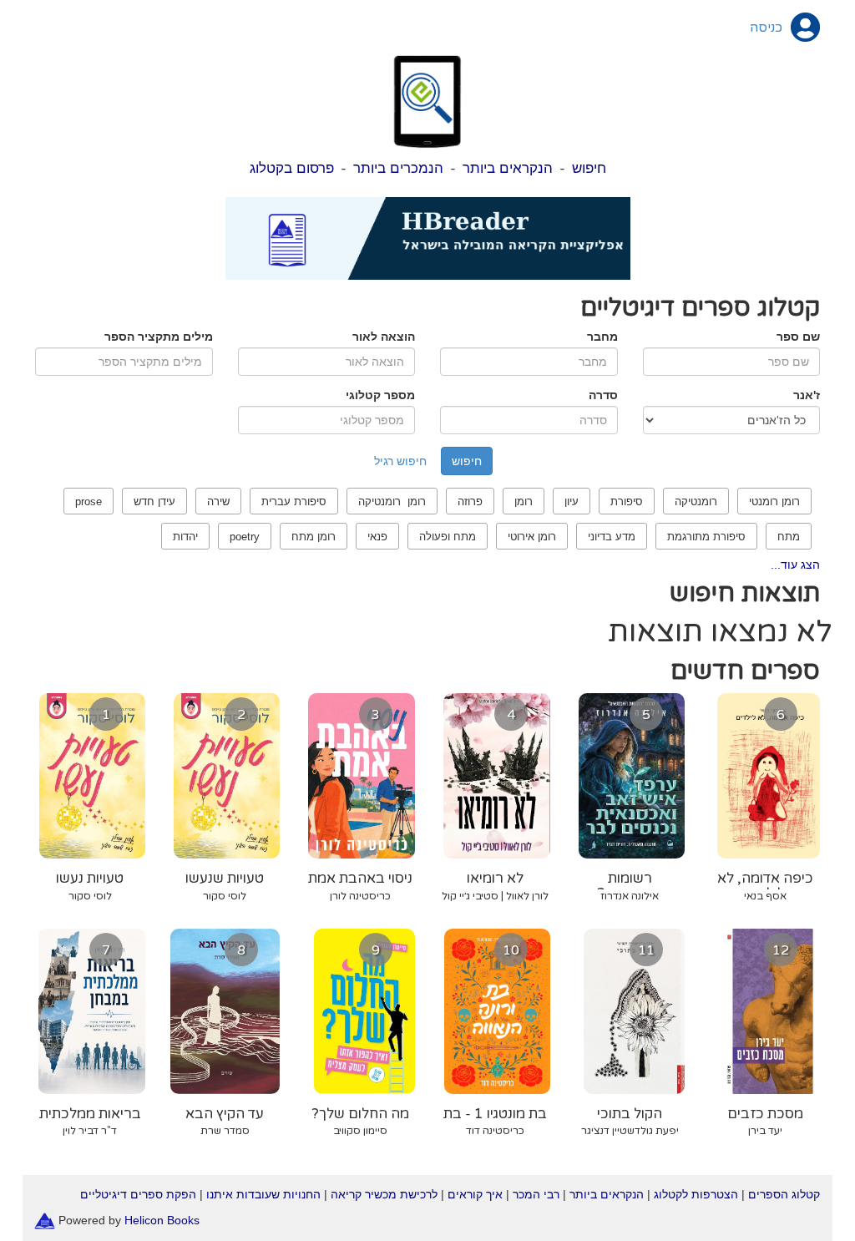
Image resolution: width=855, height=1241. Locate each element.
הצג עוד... (795, 564)
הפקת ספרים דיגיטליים (138, 1194)
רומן (523, 501)
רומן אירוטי (532, 536)
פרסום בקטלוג (292, 168)
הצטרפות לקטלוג (696, 1194)
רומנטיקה (696, 501)
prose (88, 501)
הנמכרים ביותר (398, 168)
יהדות (185, 536)
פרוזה (470, 501)
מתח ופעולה (447, 536)
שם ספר (798, 336)
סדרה (603, 395)
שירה (218, 501)
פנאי (377, 536)
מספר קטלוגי (380, 395)
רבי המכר (536, 1194)
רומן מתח (313, 536)
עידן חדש (154, 501)
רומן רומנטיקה (392, 501)
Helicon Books (162, 1220)
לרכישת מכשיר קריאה (384, 1194)
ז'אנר (806, 395)
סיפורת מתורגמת (706, 536)
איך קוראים (475, 1194)
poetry (245, 536)
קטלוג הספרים (784, 1194)
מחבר (602, 336)
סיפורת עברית (293, 501)
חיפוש (589, 168)
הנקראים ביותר (508, 168)
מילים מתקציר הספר (158, 336)
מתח (788, 536)
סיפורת (626, 501)
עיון (571, 501)
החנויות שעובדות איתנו (263, 1194)
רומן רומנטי (774, 501)
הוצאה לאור (383, 336)
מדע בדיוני (611, 536)
